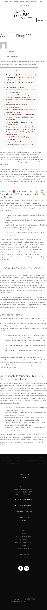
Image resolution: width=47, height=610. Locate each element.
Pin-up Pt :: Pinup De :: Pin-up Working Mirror (20, 115)
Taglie (40, 2)
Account (8, 2)
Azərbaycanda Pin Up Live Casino (17, 105)
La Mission (23, 533)
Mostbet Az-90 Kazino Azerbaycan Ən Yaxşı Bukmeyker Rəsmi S (12, 460)
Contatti (26, 5)
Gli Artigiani (23, 539)
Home (23, 530)
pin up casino (39, 159)
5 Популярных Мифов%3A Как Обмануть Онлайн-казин (35, 460)
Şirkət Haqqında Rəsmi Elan (15, 87)
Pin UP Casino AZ (12, 57)
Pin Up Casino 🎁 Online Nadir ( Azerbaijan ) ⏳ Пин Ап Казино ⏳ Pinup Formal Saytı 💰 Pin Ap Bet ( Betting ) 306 (21, 77)
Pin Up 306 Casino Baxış (13, 107)
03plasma (10, 52)
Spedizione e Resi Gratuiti (23, 542)
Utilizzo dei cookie (23, 549)
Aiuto (20, 5)
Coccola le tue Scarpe (23, 536)
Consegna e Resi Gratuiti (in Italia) (24, 2)
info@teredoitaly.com (23, 511)
